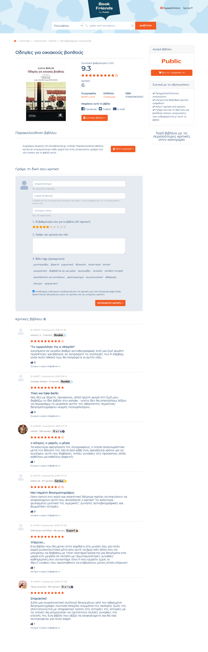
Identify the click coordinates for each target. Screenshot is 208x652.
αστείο (106, 265)
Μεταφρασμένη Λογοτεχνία (75, 41)
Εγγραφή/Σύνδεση (171, 8)
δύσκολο (80, 265)
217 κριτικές (47, 481)
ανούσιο (97, 271)
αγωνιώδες (84, 271)
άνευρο (37, 284)
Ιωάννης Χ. (36, 335)
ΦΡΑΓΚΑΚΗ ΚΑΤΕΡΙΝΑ (41, 531)
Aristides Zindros (39, 382)
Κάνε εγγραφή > (124, 149)
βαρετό (55, 265)
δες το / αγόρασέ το (173, 73)
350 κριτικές (54, 587)
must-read (94, 265)
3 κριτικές (48, 335)
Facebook (90, 109)
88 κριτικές (59, 531)
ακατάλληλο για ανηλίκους (49, 277)
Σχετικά (187, 8)
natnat (34, 431)
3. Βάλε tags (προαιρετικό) (48, 258)
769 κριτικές (45, 431)
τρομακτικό (50, 284)
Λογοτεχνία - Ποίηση (45, 41)
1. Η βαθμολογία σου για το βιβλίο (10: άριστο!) (61, 221)
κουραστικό (40, 271)
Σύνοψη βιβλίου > (95, 118)
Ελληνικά (25, 41)
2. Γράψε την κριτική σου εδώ (50, 234)
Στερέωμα (109, 97)
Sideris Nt (35, 481)
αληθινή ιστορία (113, 271)
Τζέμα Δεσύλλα (38, 587)
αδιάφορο (110, 277)
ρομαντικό (67, 265)
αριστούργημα (75, 277)
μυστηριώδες (40, 265)
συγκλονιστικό (94, 277)
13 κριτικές (54, 382)
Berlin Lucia (88, 97)
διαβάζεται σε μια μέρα (62, 271)
